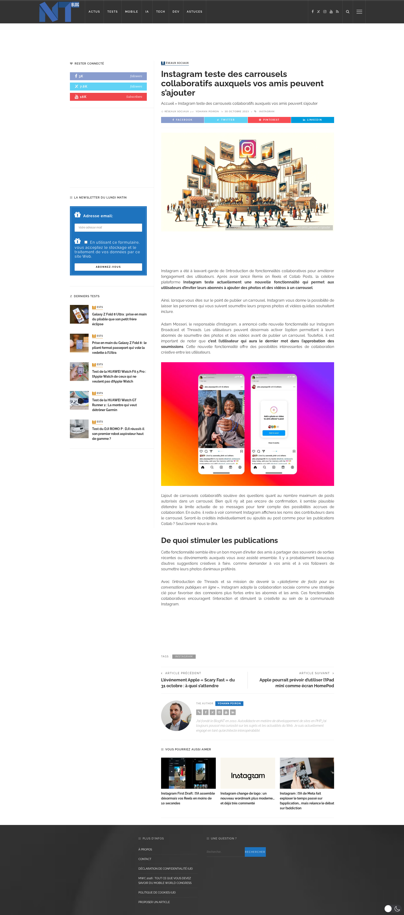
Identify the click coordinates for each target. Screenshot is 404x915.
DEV (176, 11)
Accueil (167, 103)
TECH (160, 11)
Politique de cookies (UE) (157, 892)
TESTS (112, 11)
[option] (188, 782)
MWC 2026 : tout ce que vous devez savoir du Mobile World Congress (164, 881)
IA (147, 11)
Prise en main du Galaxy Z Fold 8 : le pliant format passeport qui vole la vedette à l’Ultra (119, 347)
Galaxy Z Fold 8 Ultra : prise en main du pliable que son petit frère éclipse (119, 319)
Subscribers (134, 96)
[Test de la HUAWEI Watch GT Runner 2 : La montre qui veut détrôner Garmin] (79, 400)
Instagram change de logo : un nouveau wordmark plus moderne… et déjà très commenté (247, 798)
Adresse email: (98, 216)
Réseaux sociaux (175, 63)
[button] (393, 909)
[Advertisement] (90, 38)
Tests (98, 307)
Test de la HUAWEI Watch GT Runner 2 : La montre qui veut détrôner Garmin (114, 405)
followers (136, 76)
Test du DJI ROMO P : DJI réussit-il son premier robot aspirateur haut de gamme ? (118, 434)
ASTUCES (194, 11)
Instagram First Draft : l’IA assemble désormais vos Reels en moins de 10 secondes (188, 798)
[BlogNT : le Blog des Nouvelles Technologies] (59, 11)
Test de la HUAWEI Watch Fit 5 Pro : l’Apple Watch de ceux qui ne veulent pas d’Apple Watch (119, 376)
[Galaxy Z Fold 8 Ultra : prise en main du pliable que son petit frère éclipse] (79, 314)
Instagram (266, 111)
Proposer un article (154, 902)
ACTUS (94, 11)
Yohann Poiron (207, 111)
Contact (144, 859)
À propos (145, 849)
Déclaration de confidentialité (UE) (165, 868)
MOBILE (131, 11)
